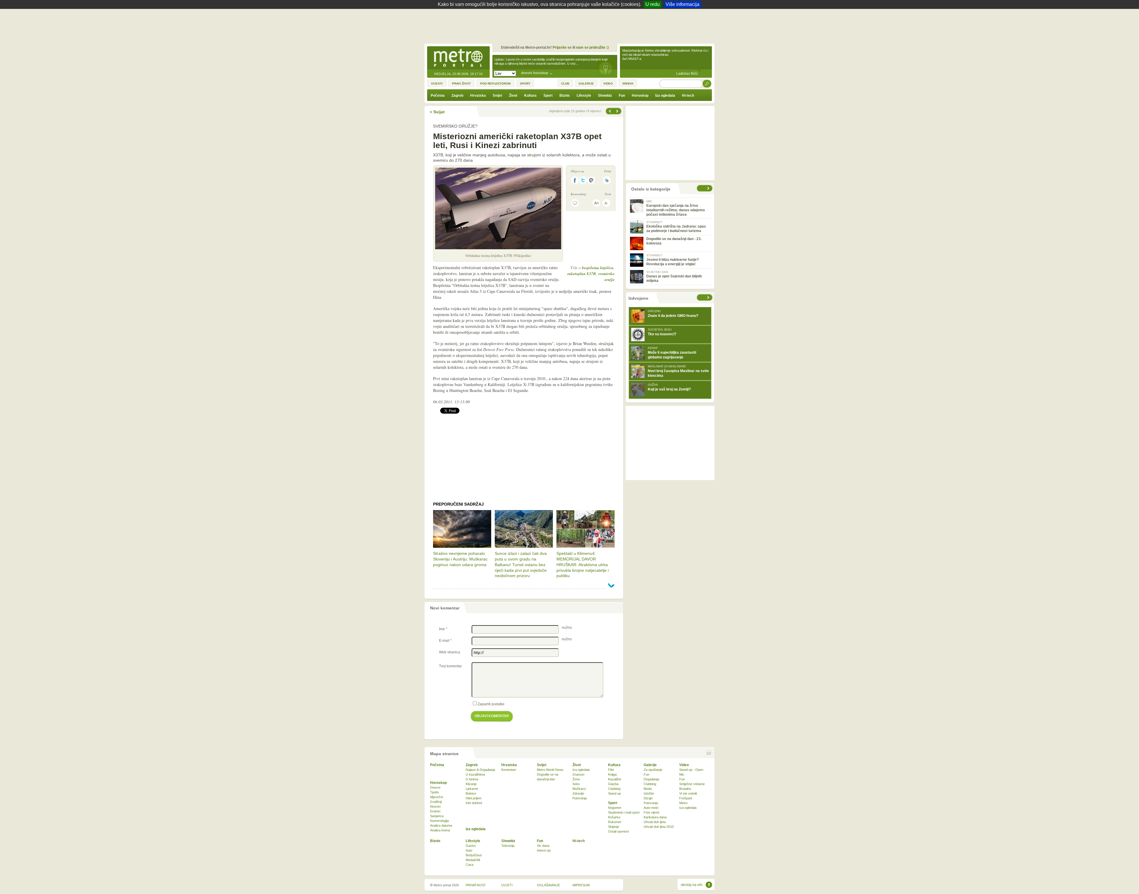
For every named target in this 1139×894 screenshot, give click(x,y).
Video (684, 765)
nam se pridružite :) (592, 47)
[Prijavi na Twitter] (583, 180)
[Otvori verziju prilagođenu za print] (606, 180)
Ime (443, 629)
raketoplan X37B (581, 273)
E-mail (445, 641)
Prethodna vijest (618, 111)
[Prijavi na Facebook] (575, 180)
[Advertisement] (571, 25)
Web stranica (449, 652)
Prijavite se (562, 47)
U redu (652, 4)
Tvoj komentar (450, 666)
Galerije (650, 765)
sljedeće (709, 297)
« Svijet (437, 111)
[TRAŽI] (707, 83)
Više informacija (682, 4)
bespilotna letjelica (597, 267)
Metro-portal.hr (458, 58)
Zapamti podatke (491, 704)
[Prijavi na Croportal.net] (591, 180)
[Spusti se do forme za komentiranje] (575, 203)
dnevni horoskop (537, 73)
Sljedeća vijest (609, 111)
